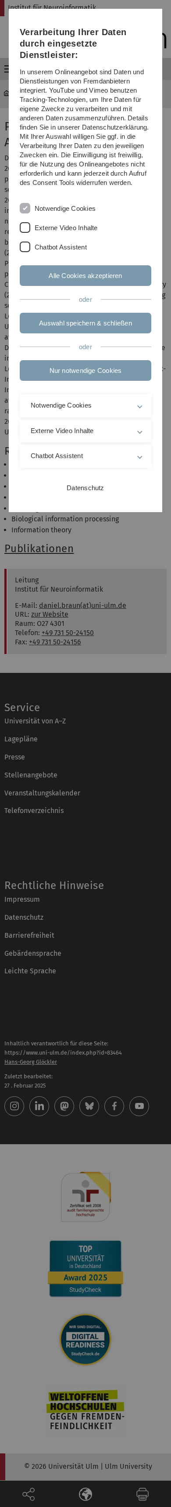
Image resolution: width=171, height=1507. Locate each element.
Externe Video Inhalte (66, 227)
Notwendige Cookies (65, 208)
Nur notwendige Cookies (86, 370)
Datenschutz (85, 487)
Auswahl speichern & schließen (85, 323)
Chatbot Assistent (61, 247)
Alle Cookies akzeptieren (85, 275)
